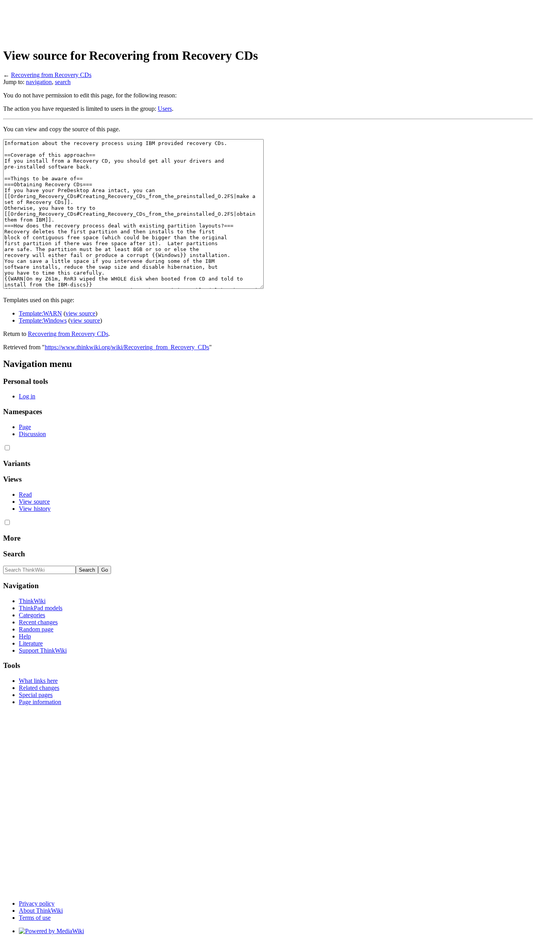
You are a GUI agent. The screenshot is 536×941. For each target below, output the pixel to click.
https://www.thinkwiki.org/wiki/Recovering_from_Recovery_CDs (127, 347)
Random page (36, 629)
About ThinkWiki (41, 910)
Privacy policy (37, 903)
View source (34, 501)
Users (165, 108)
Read (25, 494)
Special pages (36, 695)
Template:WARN (40, 313)
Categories (32, 615)
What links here (38, 680)
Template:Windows (43, 320)
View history (35, 508)
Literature (31, 643)
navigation (39, 82)
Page (25, 427)
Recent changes (38, 622)
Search (14, 554)
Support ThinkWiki (43, 650)
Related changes (39, 687)
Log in (27, 396)
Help (25, 636)
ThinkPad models (40, 608)
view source (80, 313)
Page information (40, 702)
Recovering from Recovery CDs (51, 75)
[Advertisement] (146, 21)
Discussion (32, 434)
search (63, 82)
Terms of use (35, 917)
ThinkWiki (32, 601)
